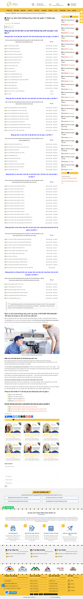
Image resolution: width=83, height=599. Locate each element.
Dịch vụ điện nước (34, 586)
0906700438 (65, 41)
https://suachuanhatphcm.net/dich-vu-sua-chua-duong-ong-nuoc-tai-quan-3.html (28, 409)
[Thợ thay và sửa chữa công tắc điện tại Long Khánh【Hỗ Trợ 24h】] (51, 448)
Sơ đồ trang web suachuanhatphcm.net (51, 594)
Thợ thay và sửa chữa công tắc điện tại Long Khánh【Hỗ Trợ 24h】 (51, 456)
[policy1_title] (33, 4)
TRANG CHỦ (9, 10)
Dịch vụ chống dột (34, 588)
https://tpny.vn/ (64, 178)
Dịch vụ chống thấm (35, 591)
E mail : (58, 4)
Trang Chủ (8, 13)
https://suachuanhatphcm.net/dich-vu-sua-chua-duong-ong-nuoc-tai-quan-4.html (28, 411)
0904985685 (65, 24)
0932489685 (65, 137)
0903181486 (65, 153)
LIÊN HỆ (74, 10)
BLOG (69, 10)
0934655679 (65, 169)
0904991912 (60, 556)
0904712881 (65, 81)
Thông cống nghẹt (53, 583)
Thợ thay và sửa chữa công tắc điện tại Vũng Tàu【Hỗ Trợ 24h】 (13, 436)
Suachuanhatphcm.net (19, 401)
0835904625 (65, 89)
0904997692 (65, 113)
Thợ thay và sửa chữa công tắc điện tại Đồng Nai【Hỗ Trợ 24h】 (51, 436)
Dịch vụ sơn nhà (34, 583)
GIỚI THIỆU (16, 10)
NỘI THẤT (37, 10)
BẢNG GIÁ (23, 10)
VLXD (55, 10)
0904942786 (65, 105)
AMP (32, 594)
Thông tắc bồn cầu (54, 586)
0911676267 (10, 556)
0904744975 (65, 57)
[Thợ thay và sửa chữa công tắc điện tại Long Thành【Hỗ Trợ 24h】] (32, 448)
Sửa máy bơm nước (54, 588)
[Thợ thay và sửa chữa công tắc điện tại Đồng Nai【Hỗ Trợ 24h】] (51, 428)
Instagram (73, 590)
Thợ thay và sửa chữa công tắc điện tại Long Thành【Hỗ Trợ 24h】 (32, 456)
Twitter (72, 580)
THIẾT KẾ (50, 10)
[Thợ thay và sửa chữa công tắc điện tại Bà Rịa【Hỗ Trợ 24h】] (32, 428)
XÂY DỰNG (44, 10)
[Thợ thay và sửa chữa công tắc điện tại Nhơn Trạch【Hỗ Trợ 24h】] (13, 448)
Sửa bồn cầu (52, 580)
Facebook (73, 587)
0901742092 (65, 97)
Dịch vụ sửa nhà (34, 580)
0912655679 (65, 33)
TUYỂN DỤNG (63, 10)
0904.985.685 (14, 307)
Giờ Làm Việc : (40, 4)
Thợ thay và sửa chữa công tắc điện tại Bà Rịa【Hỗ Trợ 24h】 (32, 436)
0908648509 (65, 73)
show (11, 27)
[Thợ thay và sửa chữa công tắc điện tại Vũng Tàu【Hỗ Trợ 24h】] (13, 428)
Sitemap (36, 594)
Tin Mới (41, 594)
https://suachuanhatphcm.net (43, 597)
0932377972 (65, 49)
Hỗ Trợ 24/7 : (73, 4)
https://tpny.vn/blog (72, 178)
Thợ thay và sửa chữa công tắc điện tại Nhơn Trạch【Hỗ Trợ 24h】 (13, 456)
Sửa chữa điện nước (54, 591)
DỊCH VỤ (30, 10)
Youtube (72, 584)
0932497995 (65, 121)
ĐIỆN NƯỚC (13, 13)
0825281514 (65, 65)
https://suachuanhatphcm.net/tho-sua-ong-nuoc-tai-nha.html (23, 407)
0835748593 (65, 145)
